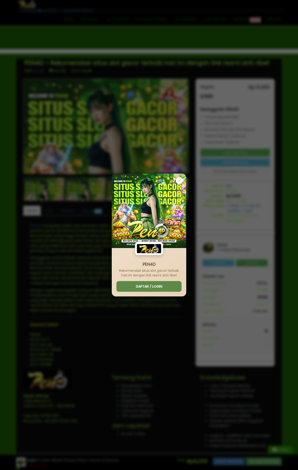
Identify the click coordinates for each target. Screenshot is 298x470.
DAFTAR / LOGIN (149, 286)
